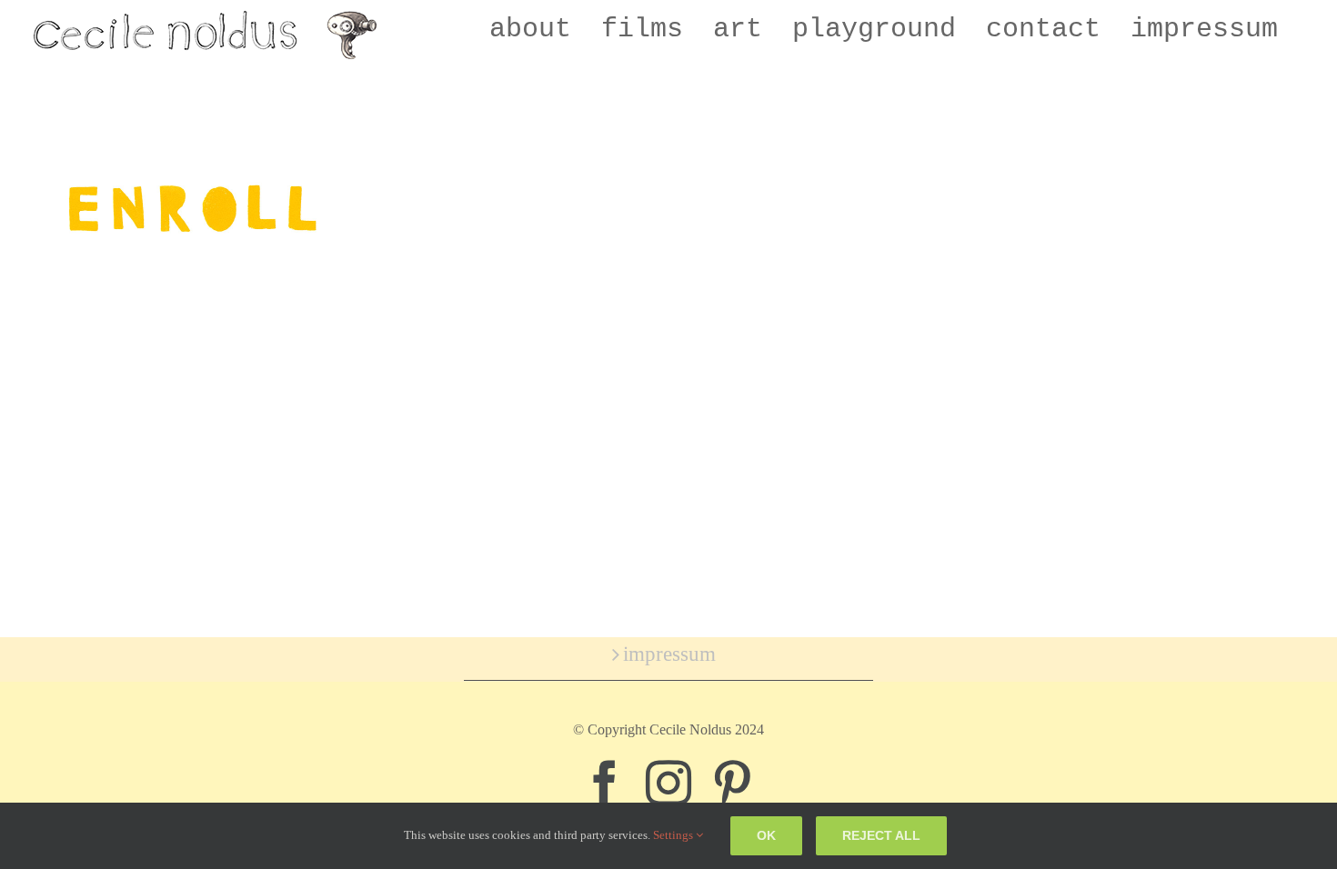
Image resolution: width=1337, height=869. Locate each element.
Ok (766, 835)
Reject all (881, 835)
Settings (674, 835)
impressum (669, 654)
